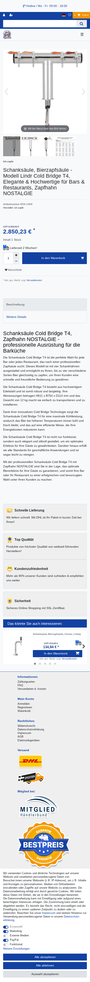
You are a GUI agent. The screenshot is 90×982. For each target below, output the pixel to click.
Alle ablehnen (45, 965)
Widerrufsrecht (26, 725)
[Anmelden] (4, 15)
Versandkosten (34, 280)
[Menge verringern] (16, 261)
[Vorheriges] (6, 92)
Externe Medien (19, 935)
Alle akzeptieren (45, 957)
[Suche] (81, 23)
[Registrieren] (11, 15)
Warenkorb (24, 710)
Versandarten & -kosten (32, 688)
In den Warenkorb (53, 258)
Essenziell (16, 926)
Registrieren (25, 707)
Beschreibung (15, 304)
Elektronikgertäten (29, 740)
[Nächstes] (83, 92)
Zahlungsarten (26, 681)
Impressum (24, 733)
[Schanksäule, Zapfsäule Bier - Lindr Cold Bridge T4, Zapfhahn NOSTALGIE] (13, 146)
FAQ (20, 685)
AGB (20, 736)
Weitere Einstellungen (16, 948)
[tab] (45, 304)
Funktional (16, 944)
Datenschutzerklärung (31, 729)
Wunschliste (14, 269)
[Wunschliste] (70, 15)
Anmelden (24, 703)
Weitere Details (16, 317)
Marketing (16, 931)
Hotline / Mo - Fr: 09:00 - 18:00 (46, 6)
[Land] (64, 15)
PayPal (14, 939)
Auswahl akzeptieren (45, 974)
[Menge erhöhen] (16, 255)
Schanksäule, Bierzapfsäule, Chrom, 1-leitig (57, 634)
